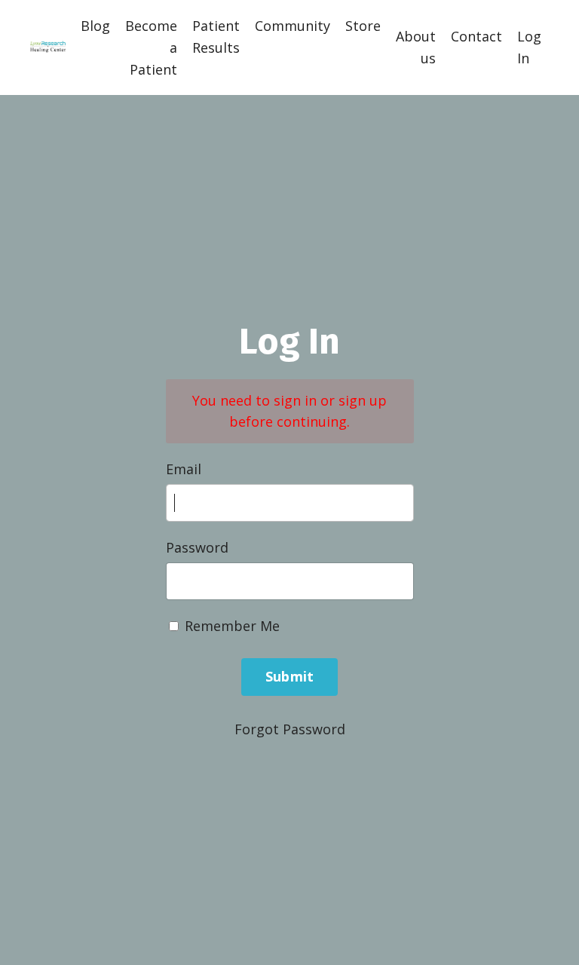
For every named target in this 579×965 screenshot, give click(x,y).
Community (292, 26)
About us (416, 47)
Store (363, 26)
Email (183, 469)
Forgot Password (289, 729)
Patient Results (216, 37)
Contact (476, 36)
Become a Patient (151, 47)
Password (197, 547)
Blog (95, 26)
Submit (289, 676)
